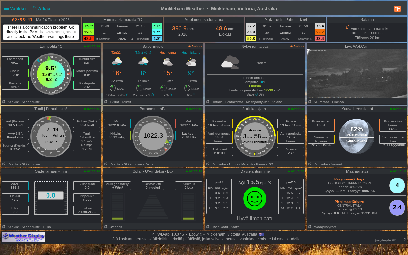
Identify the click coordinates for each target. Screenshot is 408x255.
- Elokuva (337, 102)
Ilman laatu (219, 227)
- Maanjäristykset (256, 102)
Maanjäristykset (324, 227)
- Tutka (46, 227)
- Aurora (232, 164)
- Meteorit (246, 164)
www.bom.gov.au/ (61, 32)
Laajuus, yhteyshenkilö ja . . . (387, 240)
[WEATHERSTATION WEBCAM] (357, 73)
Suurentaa (320, 102)
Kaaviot (12, 102)
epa (264, 183)
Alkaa (45, 8)
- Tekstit (125, 102)
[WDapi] (23, 237)
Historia (216, 102)
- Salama (276, 102)
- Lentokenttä (233, 102)
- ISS (269, 164)
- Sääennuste (30, 102)
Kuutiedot (218, 164)
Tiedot (113, 102)
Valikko (18, 8)
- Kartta (148, 164)
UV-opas (115, 227)
